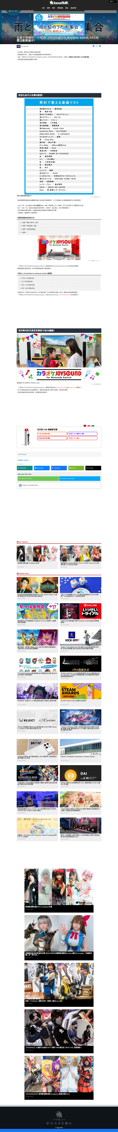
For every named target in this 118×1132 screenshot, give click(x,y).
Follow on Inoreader (68, 478)
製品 (66, 8)
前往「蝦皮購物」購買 (45, 433)
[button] (77, 247)
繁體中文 (112, 1)
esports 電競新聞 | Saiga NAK (59, 1119)
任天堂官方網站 (97, 384)
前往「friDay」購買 (74, 438)
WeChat (73, 468)
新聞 (48, 8)
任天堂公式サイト (97, 196)
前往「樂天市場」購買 (45, 438)
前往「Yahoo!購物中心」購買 (77, 433)
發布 (53, 8)
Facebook (57, 468)
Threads (90, 468)
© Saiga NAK (59, 1127)
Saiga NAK (59, 3)
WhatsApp (23, 468)
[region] (59, 79)
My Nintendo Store (65, 295)
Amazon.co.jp (72, 387)
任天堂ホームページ (95, 260)
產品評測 (73, 8)
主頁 (43, 8)
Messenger (40, 468)
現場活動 (60, 8)
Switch (27, 460)
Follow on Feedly (26, 478)
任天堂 (21, 460)
